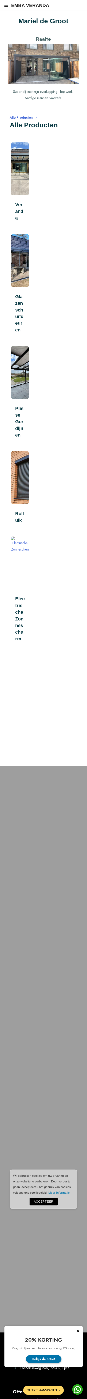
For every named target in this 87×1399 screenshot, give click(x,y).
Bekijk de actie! (43, 1359)
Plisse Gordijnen (19, 422)
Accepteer (43, 1201)
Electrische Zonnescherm (20, 618)
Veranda (19, 211)
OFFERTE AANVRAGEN (42, 1390)
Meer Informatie (59, 1192)
